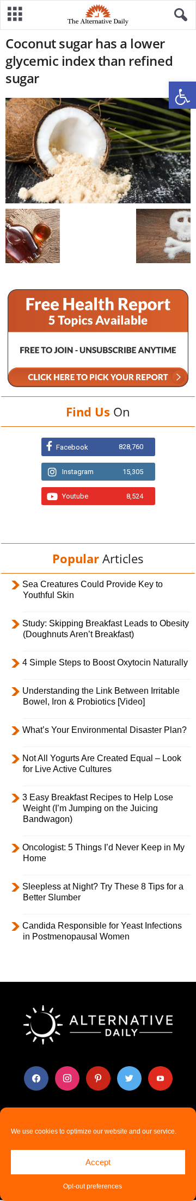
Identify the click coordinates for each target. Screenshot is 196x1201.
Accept (98, 1162)
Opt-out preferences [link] (92, 1186)
